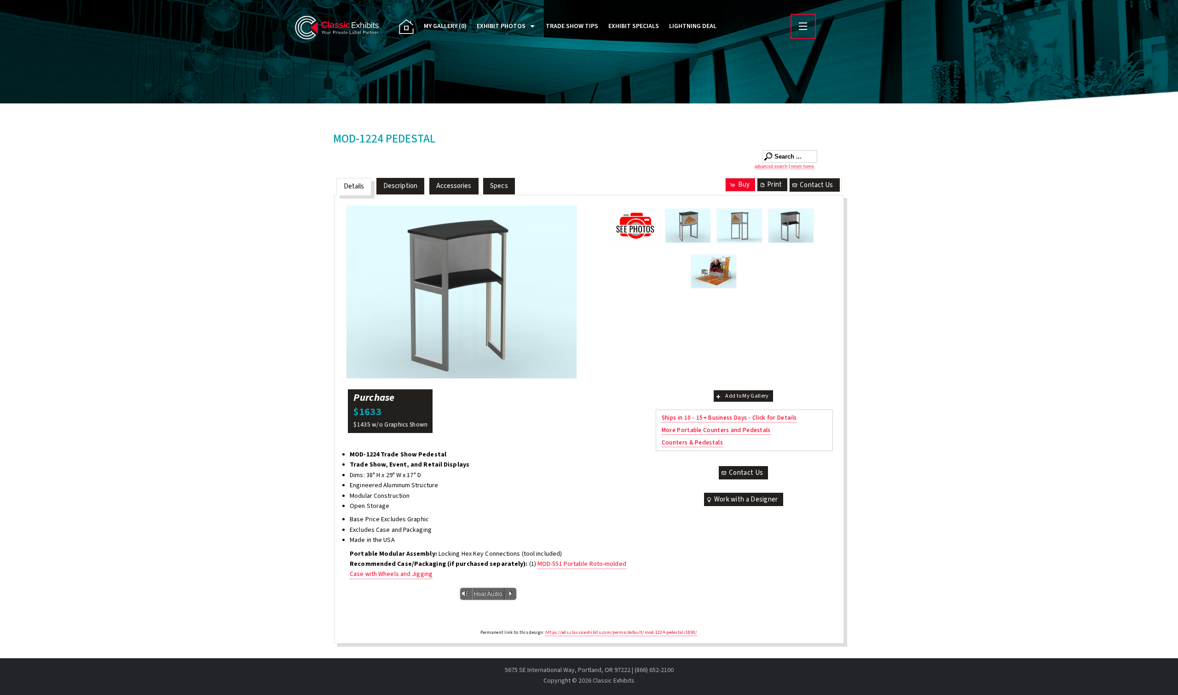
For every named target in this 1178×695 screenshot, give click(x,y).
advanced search (771, 166)
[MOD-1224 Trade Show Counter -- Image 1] (688, 226)
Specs (499, 186)
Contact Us (816, 185)
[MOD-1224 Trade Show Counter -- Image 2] (739, 226)
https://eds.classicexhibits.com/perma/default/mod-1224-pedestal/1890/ (621, 632)
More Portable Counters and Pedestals (716, 430)
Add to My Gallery (746, 396)
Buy (744, 184)
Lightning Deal (692, 26)
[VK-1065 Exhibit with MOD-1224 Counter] (713, 272)
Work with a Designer (746, 499)
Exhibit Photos (501, 26)
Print (774, 184)
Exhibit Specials (633, 26)
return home (802, 166)
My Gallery (445, 26)
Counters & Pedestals (692, 442)
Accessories (454, 186)
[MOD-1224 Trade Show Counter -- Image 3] (461, 292)
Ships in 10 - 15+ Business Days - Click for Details (729, 417)
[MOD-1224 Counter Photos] (636, 225)
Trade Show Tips (572, 26)
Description (400, 186)
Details (354, 186)
